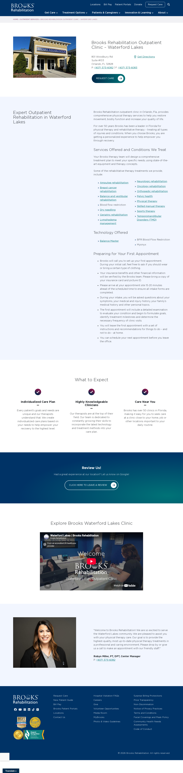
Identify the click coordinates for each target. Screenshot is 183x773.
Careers (98, 700)
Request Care (155, 4)
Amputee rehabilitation (114, 182)
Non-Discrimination (144, 704)
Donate (138, 4)
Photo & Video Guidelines (107, 721)
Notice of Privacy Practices (148, 708)
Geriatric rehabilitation (114, 214)
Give (96, 704)
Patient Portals (123, 4)
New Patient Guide (63, 700)
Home (15, 19)
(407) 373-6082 (103, 67)
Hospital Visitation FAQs (106, 696)
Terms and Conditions (145, 713)
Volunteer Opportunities (106, 708)
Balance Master (109, 241)
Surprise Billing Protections (148, 696)
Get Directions (146, 56)
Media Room (100, 713)
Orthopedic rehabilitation (152, 191)
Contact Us (59, 717)
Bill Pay (108, 4)
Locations (95, 4)
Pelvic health (145, 196)
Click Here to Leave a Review (88, 485)
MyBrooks (99, 717)
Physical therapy (147, 201)
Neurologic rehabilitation (152, 181)
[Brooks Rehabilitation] (25, 699)
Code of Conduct (143, 729)
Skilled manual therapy (151, 206)
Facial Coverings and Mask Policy (151, 717)
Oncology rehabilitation (151, 186)
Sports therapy (146, 211)
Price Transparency (143, 700)
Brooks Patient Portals (65, 708)
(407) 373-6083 (127, 67)
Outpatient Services (29, 19)
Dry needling (108, 209)
